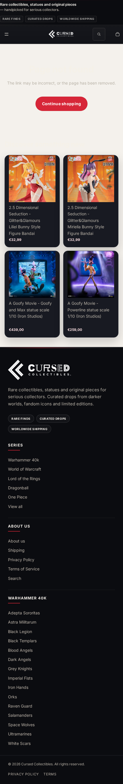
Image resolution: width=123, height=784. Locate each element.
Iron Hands (18, 687)
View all (15, 506)
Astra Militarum (22, 622)
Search (14, 578)
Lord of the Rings (24, 478)
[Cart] (117, 34)
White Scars (19, 743)
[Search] (99, 34)
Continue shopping (61, 103)
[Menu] (6, 34)
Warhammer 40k (23, 459)
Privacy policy (23, 774)
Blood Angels (20, 650)
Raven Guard (20, 706)
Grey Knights (20, 668)
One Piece (17, 496)
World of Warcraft (24, 469)
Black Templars (22, 640)
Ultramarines (19, 733)
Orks (12, 696)
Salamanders (20, 715)
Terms (50, 774)
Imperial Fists (20, 678)
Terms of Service (23, 568)
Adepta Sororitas (24, 612)
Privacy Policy (21, 559)
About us (16, 540)
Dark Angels (19, 659)
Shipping (16, 550)
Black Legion (20, 631)
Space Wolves (21, 724)
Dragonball (18, 487)
